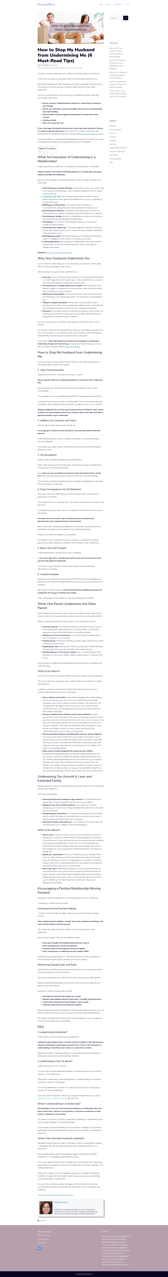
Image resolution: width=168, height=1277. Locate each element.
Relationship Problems (118, 148)
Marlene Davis (61, 1202)
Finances (112, 137)
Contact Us (42, 1243)
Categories (118, 4)
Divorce (112, 133)
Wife (111, 162)
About (109, 4)
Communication (115, 129)
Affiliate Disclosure (45, 1232)
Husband (43, 1220)
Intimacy (112, 144)
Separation (113, 155)
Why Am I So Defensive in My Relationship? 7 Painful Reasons (118, 75)
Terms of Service (44, 1235)
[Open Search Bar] (128, 4)
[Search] (125, 18)
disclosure (71, 68)
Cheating (112, 126)
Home (101, 4)
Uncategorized (115, 159)
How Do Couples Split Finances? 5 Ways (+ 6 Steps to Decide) (118, 84)
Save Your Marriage (117, 151)
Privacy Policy (43, 1239)
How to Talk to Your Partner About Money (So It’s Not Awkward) (117, 94)
